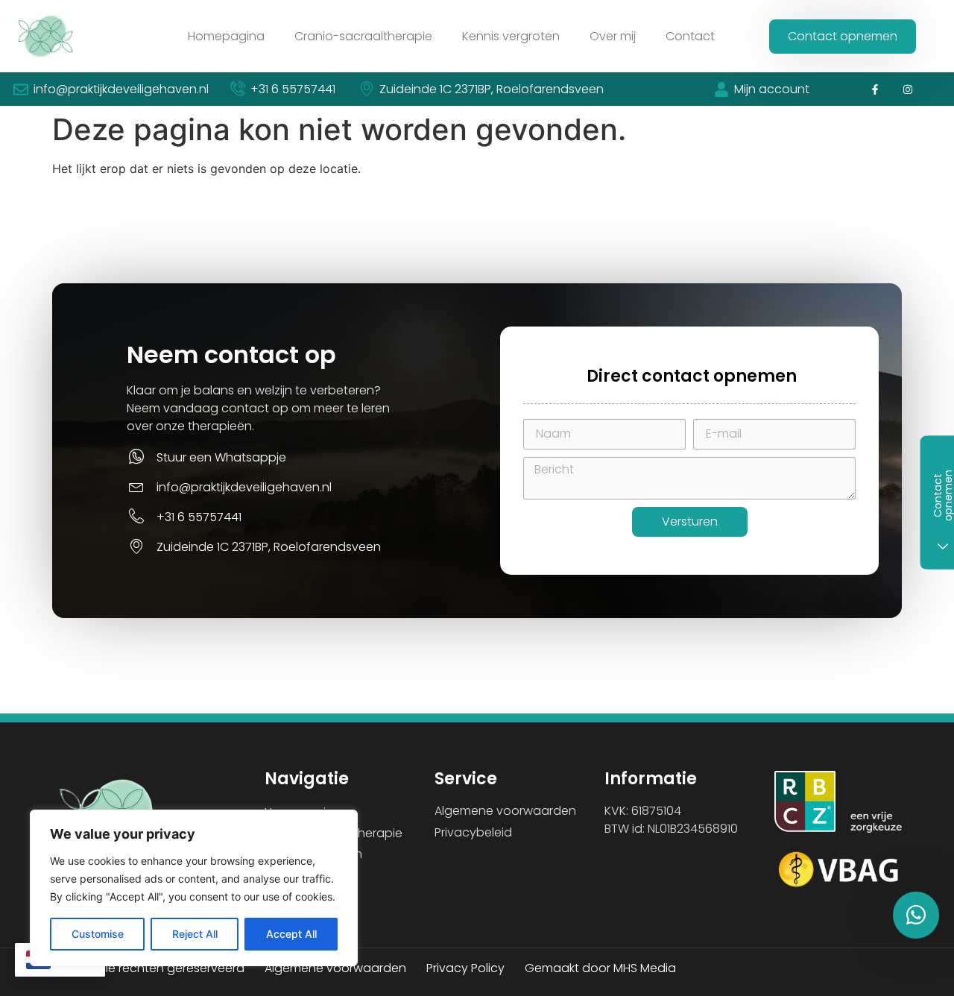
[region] (194, 888)
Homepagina (226, 36)
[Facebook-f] (874, 89)
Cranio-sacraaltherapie (363, 36)
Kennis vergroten (511, 36)
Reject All (195, 933)
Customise (98, 933)
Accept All (291, 933)
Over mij (613, 36)
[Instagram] (908, 89)
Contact (690, 36)
